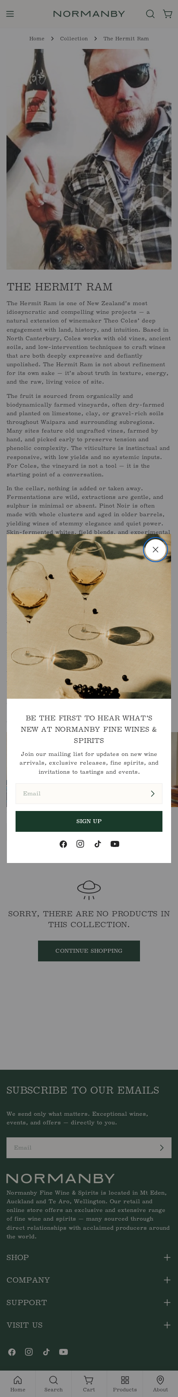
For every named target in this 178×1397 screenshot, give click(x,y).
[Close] (155, 549)
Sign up (89, 821)
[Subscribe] (152, 794)
